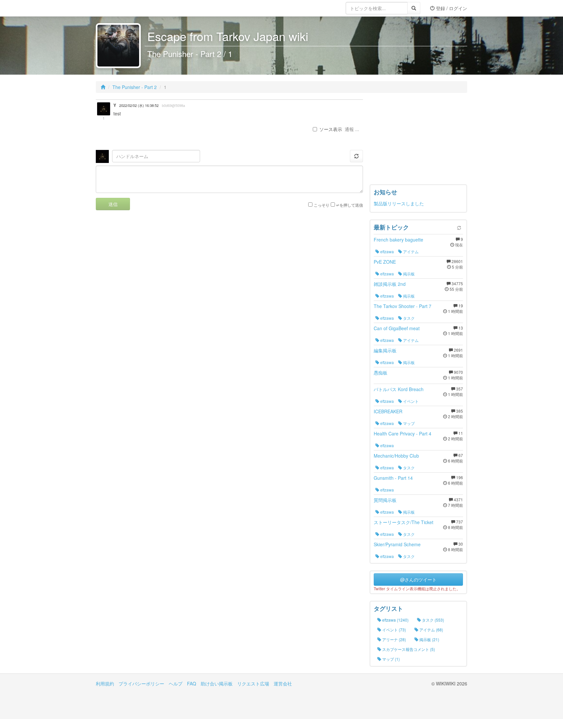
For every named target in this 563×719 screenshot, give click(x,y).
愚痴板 (380, 372)
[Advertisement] (418, 140)
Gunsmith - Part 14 (393, 478)
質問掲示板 (385, 500)
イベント (410, 401)
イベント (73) (393, 629)
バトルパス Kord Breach (399, 389)
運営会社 (283, 683)
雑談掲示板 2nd (390, 284)
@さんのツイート (418, 579)
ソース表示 (330, 129)
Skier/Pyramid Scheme (397, 544)
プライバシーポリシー (141, 683)
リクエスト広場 (253, 683)
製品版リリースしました (399, 203)
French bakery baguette (398, 239)
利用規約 (105, 683)
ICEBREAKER (388, 411)
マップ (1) (390, 659)
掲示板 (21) (428, 639)
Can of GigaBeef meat (397, 328)
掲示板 (408, 273)
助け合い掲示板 (217, 683)
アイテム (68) (430, 629)
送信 (113, 204)
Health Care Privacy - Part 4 (402, 433)
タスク (408, 318)
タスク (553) (432, 620)
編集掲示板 (385, 350)
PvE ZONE (385, 261)
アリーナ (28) (393, 639)
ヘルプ (175, 683)
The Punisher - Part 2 (134, 87)
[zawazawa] (122, 8)
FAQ (191, 683)
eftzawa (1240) (395, 620)
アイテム (410, 251)
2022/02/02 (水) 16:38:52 (139, 105)
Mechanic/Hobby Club (396, 455)
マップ (408, 423)
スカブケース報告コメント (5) (408, 649)
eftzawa (386, 251)
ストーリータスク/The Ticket (403, 522)
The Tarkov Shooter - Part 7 (402, 306)
